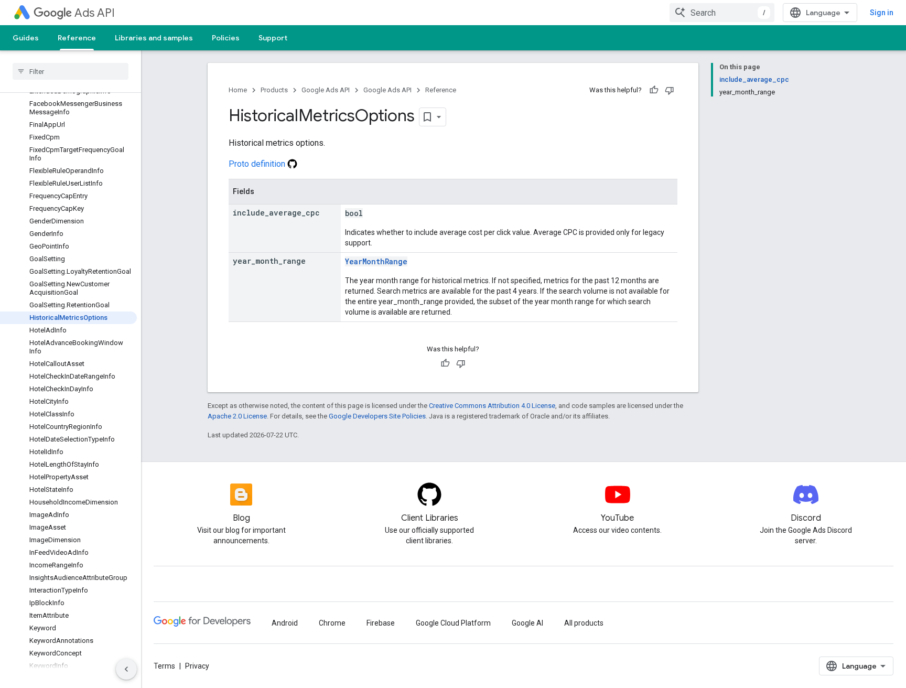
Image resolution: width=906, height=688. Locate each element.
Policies (226, 37)
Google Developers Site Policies (377, 416)
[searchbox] (70, 71)
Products (274, 90)
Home (238, 90)
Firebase (380, 623)
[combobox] (722, 12)
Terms (164, 666)
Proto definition (258, 164)
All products (583, 623)
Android (285, 623)
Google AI (527, 623)
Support (272, 37)
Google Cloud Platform (453, 623)
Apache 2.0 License (237, 416)
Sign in (881, 12)
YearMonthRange (376, 261)
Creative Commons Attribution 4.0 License (492, 406)
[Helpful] (654, 90)
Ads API (94, 13)
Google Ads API (325, 90)
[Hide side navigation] (126, 669)
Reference (77, 37)
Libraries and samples (154, 37)
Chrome (332, 623)
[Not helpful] (669, 90)
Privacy (197, 666)
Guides (26, 37)
